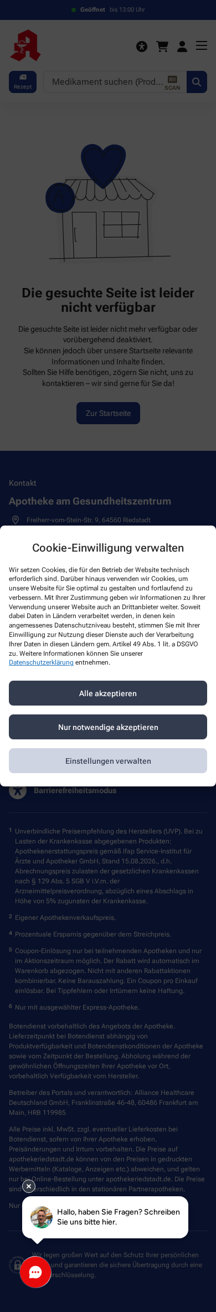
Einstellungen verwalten (108, 761)
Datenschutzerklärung (41, 663)
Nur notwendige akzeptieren (108, 727)
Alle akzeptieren (108, 693)
